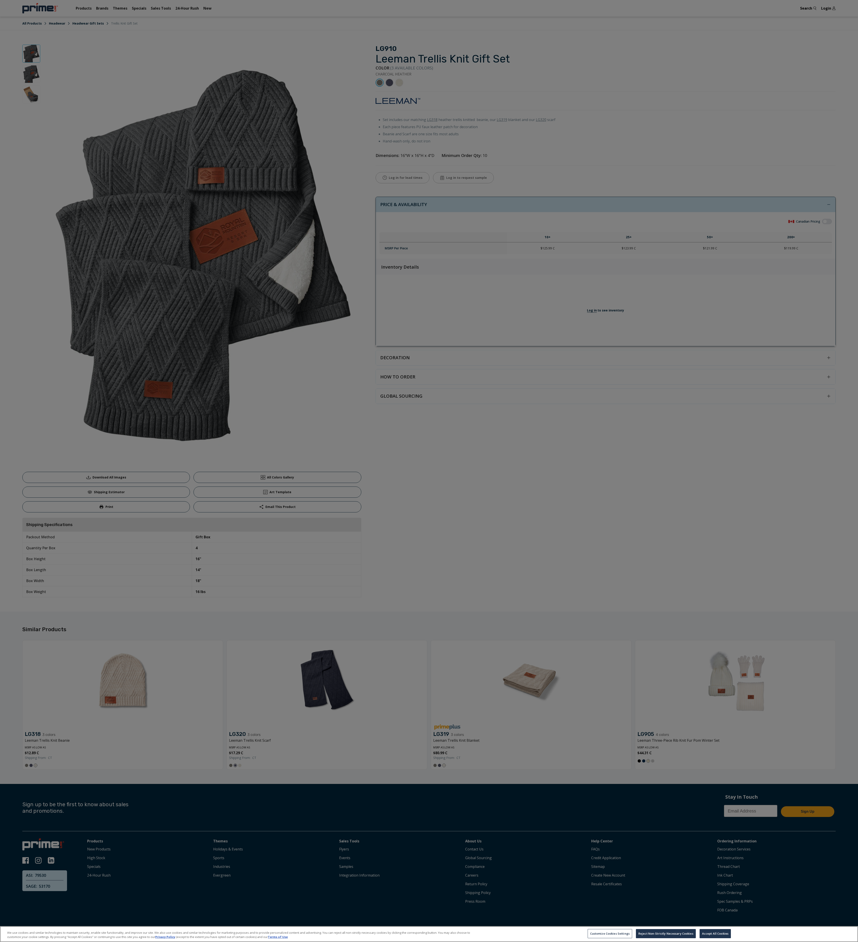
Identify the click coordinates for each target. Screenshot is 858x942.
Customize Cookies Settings (610, 934)
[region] (429, 934)
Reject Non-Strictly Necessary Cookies (665, 934)
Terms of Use (278, 937)
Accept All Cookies (715, 934)
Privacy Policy (165, 937)
